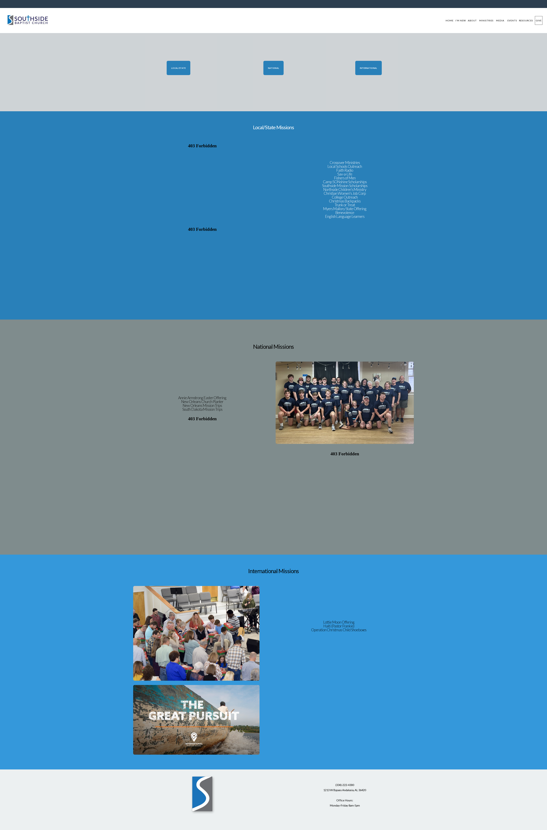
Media (500, 20)
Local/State (178, 68)
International (368, 68)
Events (512, 20)
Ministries (486, 20)
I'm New (460, 20)
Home (449, 20)
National (273, 68)
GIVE (539, 20)
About (472, 20)
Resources (526, 20)
